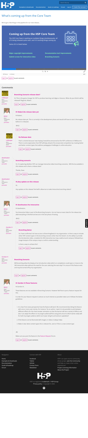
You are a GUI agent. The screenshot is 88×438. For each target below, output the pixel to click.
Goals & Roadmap (7, 365)
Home (4, 359)
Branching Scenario (21, 259)
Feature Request (45, 336)
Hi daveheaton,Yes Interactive (27, 205)
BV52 (5, 116)
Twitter (32, 361)
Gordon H (9, 227)
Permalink (4, 104)
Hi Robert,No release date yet (27, 112)
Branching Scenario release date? (27, 95)
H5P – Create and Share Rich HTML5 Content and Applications (8, 5)
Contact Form (34, 365)
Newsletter (33, 368)
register (11, 78)
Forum (63, 7)
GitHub (32, 363)
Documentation (41, 7)
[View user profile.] (5, 95)
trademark (45, 382)
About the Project (63, 370)
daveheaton (6, 158)
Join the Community (73, 361)
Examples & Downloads (9, 361)
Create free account (79, 7)
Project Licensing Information (67, 368)
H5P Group (54, 382)
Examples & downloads (26, 7)
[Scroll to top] (44, 390)
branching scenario (23, 160)
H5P (44, 376)
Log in (69, 7)
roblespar (5, 98)
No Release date (25, 137)
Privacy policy (37, 384)
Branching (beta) (25, 230)
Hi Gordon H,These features (26, 283)
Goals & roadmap (53, 7)
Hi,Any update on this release (27, 182)
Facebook (33, 359)
